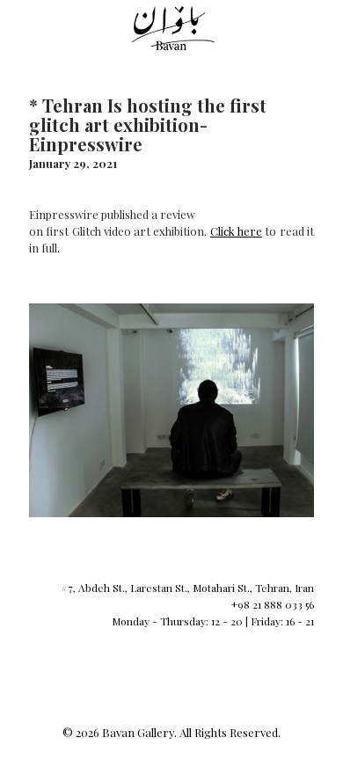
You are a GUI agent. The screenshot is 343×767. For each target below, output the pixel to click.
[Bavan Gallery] (171, 26)
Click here (236, 230)
